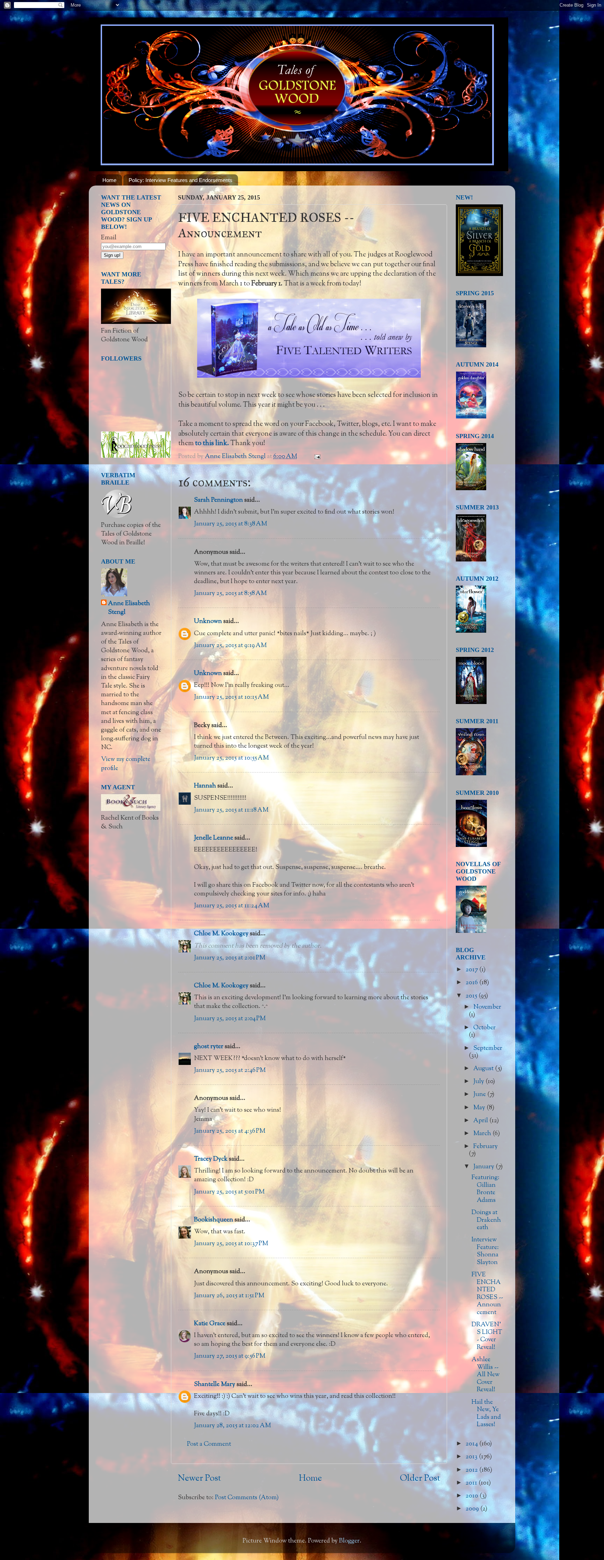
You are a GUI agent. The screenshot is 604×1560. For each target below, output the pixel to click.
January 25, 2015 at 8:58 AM (230, 593)
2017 (472, 969)
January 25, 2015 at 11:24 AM (231, 905)
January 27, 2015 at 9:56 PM (229, 1356)
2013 (472, 1456)
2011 (472, 1483)
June (480, 1094)
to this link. (212, 443)
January (484, 1166)
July (479, 1081)
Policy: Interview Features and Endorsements (180, 180)
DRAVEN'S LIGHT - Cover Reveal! (487, 1336)
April (481, 1120)
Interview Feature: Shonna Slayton (485, 1251)
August (484, 1068)
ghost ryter (208, 1046)
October (484, 1027)
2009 (473, 1509)
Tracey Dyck (211, 1159)
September (487, 1048)
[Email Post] (316, 456)
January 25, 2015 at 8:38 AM (230, 524)
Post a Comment (209, 1444)
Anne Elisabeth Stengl (129, 608)
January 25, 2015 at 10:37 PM (231, 1243)
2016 (472, 982)
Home (109, 180)
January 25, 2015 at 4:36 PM (229, 1131)
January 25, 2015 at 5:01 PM (229, 1192)
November (487, 1007)
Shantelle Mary (214, 1384)
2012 (472, 1470)
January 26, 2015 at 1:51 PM (229, 1295)
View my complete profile (125, 764)
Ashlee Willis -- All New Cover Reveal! (485, 1374)
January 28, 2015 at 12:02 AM (232, 1425)
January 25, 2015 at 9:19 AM (230, 645)
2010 (473, 1496)
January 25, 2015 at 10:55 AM (231, 758)
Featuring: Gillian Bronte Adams (485, 1189)
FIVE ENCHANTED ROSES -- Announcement (487, 1293)
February (485, 1146)
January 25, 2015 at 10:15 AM (231, 697)
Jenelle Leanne (213, 838)
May (480, 1107)
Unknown (208, 621)
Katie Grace (209, 1323)
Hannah (205, 786)
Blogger (349, 1541)
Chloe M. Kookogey (221, 933)
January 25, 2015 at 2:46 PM (230, 1070)
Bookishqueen (213, 1220)
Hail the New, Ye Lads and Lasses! (486, 1414)
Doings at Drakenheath (486, 1220)
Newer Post (199, 1478)
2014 (472, 1444)
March (482, 1133)
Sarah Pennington (218, 500)
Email (108, 237)
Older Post (420, 1478)
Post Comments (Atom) (247, 1497)
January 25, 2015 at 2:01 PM (229, 958)
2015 (472, 996)
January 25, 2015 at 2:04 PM (230, 1018)
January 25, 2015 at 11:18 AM (231, 810)
